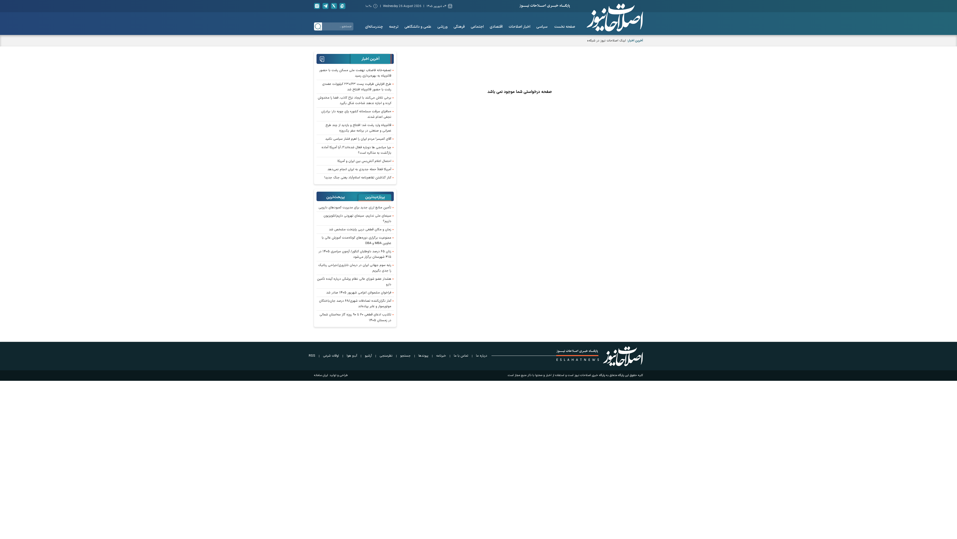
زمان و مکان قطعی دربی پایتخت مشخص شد (360, 229)
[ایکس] (334, 6)
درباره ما (481, 355)
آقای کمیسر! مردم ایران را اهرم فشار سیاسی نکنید (358, 138)
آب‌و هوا (352, 355)
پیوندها (423, 355)
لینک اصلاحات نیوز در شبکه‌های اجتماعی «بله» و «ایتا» (589, 40)
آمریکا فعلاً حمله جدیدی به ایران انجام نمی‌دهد (359, 169)
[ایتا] (342, 6)
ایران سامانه (321, 375)
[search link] (318, 26)
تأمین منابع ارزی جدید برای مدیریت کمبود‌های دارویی (355, 207)
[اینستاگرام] (317, 6)
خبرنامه (441, 355)
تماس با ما (461, 355)
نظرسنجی (386, 355)
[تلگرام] (325, 6)
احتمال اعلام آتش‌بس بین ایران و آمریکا (364, 161)
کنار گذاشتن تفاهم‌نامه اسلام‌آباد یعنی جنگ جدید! (357, 177)
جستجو (405, 355)
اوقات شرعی (331, 355)
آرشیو (368, 355)
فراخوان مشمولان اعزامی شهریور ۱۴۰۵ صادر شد (358, 292)
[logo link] (615, 17)
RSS (312, 355)
